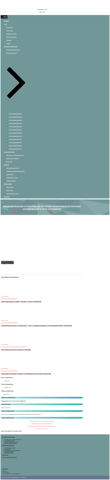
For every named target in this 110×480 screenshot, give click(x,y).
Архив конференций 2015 (15, 149)
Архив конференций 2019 (15, 136)
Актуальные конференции (13, 50)
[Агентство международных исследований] (9, 7)
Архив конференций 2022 (15, 126)
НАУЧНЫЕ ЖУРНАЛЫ (9, 152)
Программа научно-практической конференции (42, 423)
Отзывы (8, 43)
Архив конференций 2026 (15, 113)
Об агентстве (9, 27)
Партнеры (8, 40)
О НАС (5, 24)
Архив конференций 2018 (15, 139)
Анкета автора (10, 174)
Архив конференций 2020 (15, 133)
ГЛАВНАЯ (6, 21)
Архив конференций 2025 (15, 117)
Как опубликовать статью (12, 168)
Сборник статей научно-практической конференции (41, 421)
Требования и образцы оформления (15, 171)
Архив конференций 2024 (15, 120)
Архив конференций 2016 (15, 145)
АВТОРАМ (6, 165)
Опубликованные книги (12, 193)
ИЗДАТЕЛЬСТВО (8, 184)
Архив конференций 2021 (15, 129)
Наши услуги (9, 30)
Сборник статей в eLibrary (42, 428)
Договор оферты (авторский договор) (12, 439)
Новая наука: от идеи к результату (15, 155)
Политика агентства (11, 37)
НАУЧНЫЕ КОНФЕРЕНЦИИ (11, 46)
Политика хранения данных (10, 443)
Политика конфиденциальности (11, 442)
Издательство (9, 187)
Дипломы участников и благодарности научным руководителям (42, 426)
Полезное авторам (11, 181)
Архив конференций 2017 (15, 142)
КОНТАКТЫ (7, 197)
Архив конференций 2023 (15, 123)
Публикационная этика (9, 440)
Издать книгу (42, 11)
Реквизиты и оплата (11, 34)
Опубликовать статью (42, 9)
